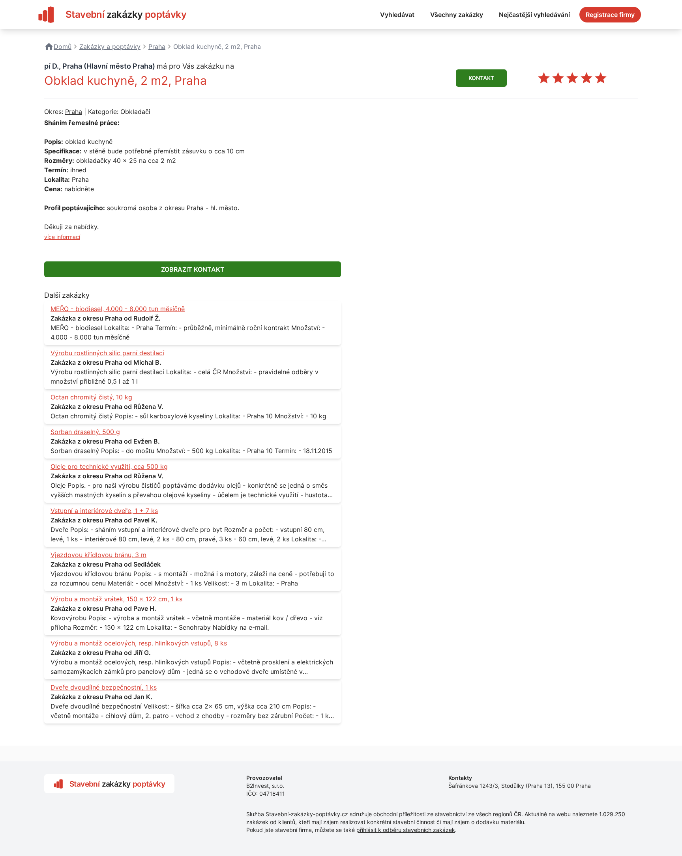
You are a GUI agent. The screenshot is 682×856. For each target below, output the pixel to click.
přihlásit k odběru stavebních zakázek (405, 829)
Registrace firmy (610, 15)
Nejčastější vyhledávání (534, 15)
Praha (73, 112)
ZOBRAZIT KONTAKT (193, 269)
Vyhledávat (397, 15)
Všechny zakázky (456, 15)
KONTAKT (481, 78)
